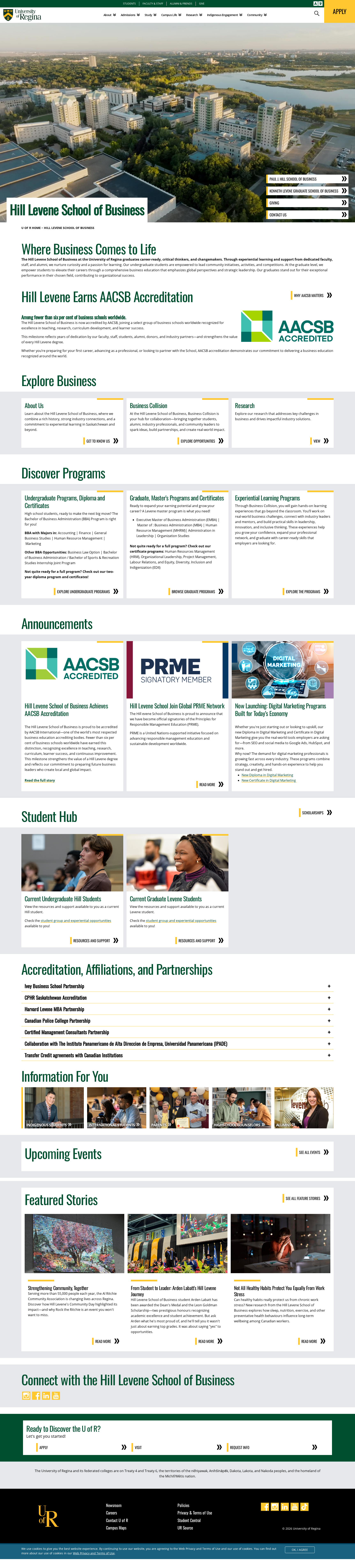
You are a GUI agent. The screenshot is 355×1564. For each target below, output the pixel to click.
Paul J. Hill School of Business (293, 179)
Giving (274, 202)
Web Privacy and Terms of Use (94, 1553)
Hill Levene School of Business (69, 228)
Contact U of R (117, 1520)
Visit (138, 1447)
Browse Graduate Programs (193, 591)
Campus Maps (116, 1528)
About (108, 15)
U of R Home (31, 228)
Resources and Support (91, 940)
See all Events (309, 1152)
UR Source (185, 1528)
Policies (183, 1505)
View (317, 441)
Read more (207, 784)
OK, (300, 1550)
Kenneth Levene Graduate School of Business (304, 191)
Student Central (189, 1520)
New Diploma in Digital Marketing (267, 775)
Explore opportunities (198, 441)
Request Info (239, 1447)
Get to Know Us (98, 441)
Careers (111, 1512)
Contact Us (278, 214)
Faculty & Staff (153, 3)
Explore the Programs (303, 591)
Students (129, 3)
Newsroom (114, 1505)
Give (201, 3)
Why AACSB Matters (309, 295)
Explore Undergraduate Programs (83, 591)
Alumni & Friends (181, 3)
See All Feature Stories (303, 1198)
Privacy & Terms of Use (195, 1512)
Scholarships (313, 812)
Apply (43, 1447)
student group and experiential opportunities (76, 920)
